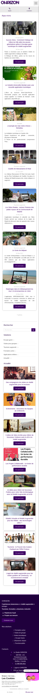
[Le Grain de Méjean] (19, 238)
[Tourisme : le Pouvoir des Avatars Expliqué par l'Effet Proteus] (19, 537)
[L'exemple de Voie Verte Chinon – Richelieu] (19, 114)
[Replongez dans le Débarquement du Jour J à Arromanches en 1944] (19, 277)
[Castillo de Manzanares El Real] (19, 157)
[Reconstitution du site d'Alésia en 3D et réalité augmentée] (19, 426)
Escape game (8, 340)
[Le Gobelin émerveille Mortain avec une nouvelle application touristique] (19, 73)
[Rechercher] (33, 329)
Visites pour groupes (10, 343)
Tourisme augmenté (10, 347)
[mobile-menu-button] (36, 3)
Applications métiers (10, 354)
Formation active (9, 351)
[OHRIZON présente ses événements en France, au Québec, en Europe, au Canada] (19, 399)
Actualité (6, 358)
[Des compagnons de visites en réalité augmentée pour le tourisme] (19, 373)
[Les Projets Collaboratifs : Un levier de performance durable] (19, 454)
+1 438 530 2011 (20, 663)
